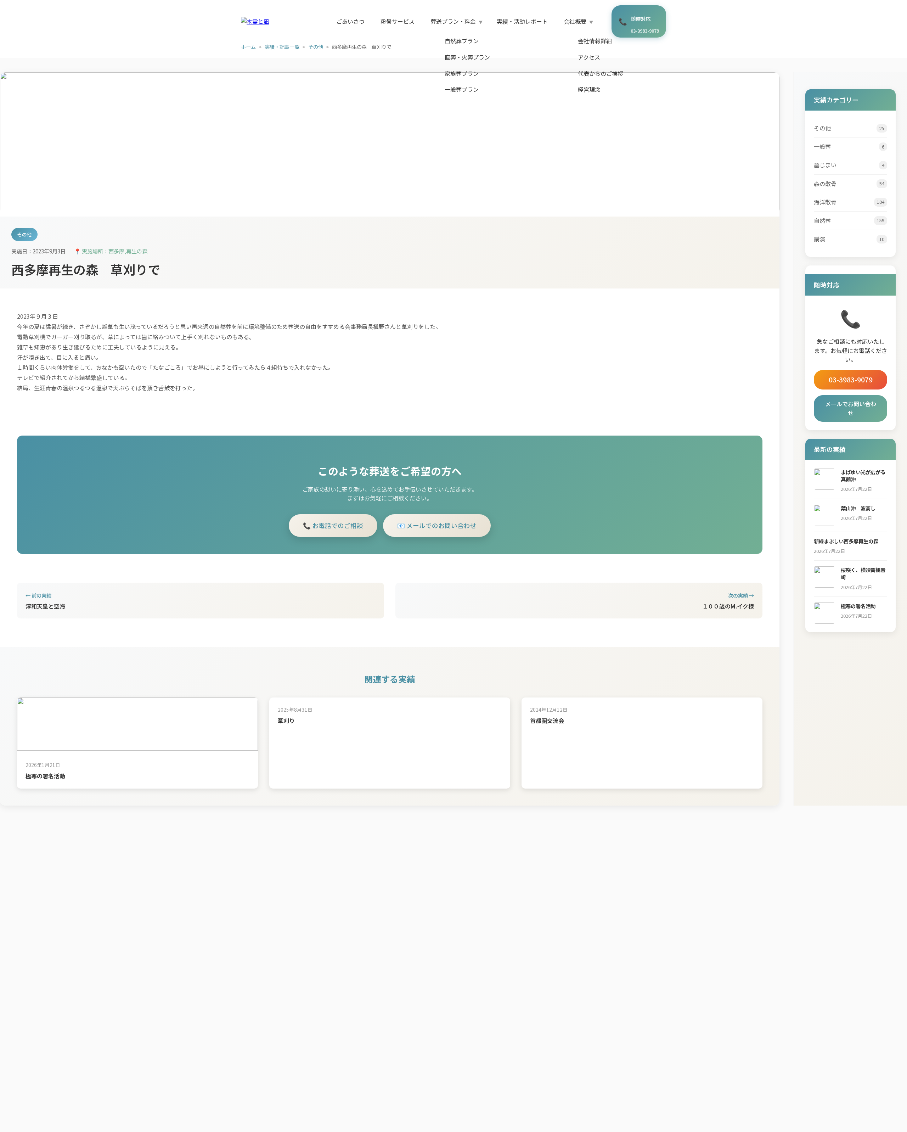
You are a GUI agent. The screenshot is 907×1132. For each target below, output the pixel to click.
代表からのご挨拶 (600, 73)
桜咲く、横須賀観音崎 (863, 573)
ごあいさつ (350, 21)
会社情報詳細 (595, 41)
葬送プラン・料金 (453, 21)
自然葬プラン (462, 41)
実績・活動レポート (522, 21)
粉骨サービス (398, 21)
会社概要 (575, 21)
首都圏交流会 (547, 720)
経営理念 (589, 89)
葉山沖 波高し (858, 508)
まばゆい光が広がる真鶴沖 (863, 475)
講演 (849, 239)
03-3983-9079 (851, 380)
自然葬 (849, 220)
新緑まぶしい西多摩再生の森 (846, 541)
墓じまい (849, 165)
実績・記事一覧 (282, 46)
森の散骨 (849, 183)
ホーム (248, 46)
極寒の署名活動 (45, 776)
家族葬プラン (462, 73)
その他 (315, 46)
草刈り (286, 720)
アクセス (589, 57)
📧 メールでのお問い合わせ (437, 525)
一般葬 (849, 146)
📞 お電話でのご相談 (333, 525)
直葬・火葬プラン (467, 57)
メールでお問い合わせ (850, 408)
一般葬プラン (462, 89)
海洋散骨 (849, 202)
